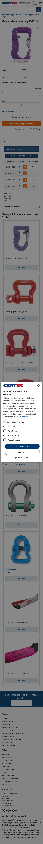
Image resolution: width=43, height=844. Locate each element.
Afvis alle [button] (22, 452)
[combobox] (38, 385)
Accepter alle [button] (22, 446)
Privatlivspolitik (22, 417)
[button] (21, 457)
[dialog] (21, 422)
